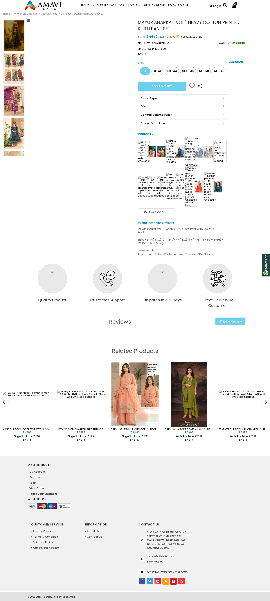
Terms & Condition (45, 537)
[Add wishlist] (191, 85)
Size (143, 106)
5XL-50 (204, 71)
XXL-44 (172, 71)
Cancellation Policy (46, 548)
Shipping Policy (43, 542)
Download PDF (158, 212)
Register (34, 477)
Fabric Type (149, 98)
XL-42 (157, 71)
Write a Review (230, 321)
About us (93, 531)
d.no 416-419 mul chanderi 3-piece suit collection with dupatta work (159, 429)
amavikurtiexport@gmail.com (167, 572)
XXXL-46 (188, 71)
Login (217, 6)
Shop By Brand (154, 5)
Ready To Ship (178, 5)
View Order (36, 488)
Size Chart (236, 62)
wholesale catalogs (25, 13)
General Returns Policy (156, 115)
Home (85, 5)
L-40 (145, 71)
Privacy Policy (42, 531)
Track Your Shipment (43, 494)
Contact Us (94, 537)
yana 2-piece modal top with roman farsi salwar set (39, 429)
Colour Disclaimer (153, 123)
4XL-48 (219, 71)
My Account (37, 472)
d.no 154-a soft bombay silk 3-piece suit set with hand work (206, 429)
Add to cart (162, 86)
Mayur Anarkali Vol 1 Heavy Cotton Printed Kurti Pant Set (72, 13)
